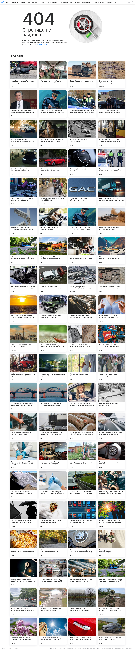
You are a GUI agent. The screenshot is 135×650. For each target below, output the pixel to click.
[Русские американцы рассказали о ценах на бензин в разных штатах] (53, 368)
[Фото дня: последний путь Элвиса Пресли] (82, 133)
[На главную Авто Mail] (7, 2)
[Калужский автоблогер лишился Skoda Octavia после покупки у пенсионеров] (82, 543)
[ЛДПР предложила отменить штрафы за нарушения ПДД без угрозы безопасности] (53, 104)
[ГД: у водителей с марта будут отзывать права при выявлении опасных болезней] (82, 397)
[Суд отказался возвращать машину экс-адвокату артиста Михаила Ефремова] (23, 104)
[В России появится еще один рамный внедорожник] (53, 309)
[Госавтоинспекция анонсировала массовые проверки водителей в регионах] (111, 162)
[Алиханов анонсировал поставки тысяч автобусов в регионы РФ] (111, 573)
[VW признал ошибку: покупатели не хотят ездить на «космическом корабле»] (23, 280)
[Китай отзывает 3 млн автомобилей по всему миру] (82, 280)
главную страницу (42, 44)
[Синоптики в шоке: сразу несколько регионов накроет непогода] (111, 368)
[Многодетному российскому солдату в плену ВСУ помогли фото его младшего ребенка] (53, 74)
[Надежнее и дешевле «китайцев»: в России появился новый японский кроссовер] (23, 133)
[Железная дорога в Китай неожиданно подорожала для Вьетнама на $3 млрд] (82, 309)
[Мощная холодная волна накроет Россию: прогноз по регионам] (111, 514)
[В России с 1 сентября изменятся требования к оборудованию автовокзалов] (111, 133)
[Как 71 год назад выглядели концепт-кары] (111, 397)
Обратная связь (91, 648)
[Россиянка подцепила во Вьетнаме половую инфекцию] (82, 368)
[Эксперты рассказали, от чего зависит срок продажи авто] (82, 573)
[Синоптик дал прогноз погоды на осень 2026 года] (53, 192)
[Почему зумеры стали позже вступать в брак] (111, 543)
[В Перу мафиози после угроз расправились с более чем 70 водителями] (53, 573)
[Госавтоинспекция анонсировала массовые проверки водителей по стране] (82, 104)
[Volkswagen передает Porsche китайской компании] (53, 514)
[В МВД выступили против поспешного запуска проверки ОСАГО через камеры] (23, 221)
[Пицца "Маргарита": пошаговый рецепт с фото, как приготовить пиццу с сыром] (23, 543)
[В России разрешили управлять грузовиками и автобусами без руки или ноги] (23, 250)
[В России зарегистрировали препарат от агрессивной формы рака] (53, 485)
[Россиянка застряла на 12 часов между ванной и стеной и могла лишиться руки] (23, 455)
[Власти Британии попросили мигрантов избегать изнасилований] (23, 338)
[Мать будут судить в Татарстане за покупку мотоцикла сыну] (23, 74)
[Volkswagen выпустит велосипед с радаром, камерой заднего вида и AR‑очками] (23, 368)
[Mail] (2, 2)
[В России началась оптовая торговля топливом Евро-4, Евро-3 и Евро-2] (111, 338)
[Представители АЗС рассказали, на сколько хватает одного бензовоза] (53, 250)
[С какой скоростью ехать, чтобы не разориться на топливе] (111, 426)
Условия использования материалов (76, 648)
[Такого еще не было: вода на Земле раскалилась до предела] (23, 309)
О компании (10, 648)
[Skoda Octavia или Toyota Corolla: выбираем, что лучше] (111, 631)
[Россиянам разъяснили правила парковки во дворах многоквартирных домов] (82, 514)
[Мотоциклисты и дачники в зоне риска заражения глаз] (82, 455)
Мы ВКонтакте (54, 648)
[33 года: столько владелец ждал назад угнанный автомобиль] (111, 104)
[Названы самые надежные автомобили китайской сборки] (53, 162)
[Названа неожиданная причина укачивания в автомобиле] (53, 133)
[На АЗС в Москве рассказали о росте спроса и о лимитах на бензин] (82, 485)
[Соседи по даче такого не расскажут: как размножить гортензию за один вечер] (23, 631)
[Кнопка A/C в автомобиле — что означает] (82, 162)
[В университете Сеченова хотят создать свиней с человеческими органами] (82, 426)
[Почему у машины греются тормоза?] (111, 455)
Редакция (62, 648)
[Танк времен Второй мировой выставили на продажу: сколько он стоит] (111, 280)
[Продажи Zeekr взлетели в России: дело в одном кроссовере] (111, 221)
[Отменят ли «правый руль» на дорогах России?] (53, 221)
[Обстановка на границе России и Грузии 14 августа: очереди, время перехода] (111, 250)
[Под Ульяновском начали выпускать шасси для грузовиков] (111, 192)
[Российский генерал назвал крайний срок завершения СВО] (111, 602)
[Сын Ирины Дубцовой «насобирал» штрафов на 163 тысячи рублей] (23, 162)
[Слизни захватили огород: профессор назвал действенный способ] (53, 338)
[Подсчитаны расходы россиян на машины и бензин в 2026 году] (111, 485)
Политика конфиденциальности (123, 648)
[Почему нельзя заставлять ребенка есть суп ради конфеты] (82, 250)
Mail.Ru (4, 648)
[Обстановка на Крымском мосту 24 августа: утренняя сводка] (53, 397)
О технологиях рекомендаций (105, 648)
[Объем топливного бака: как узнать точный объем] (23, 426)
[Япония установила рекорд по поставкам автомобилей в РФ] (53, 426)
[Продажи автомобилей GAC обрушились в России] (82, 192)
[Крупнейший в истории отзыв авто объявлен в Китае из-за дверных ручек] (82, 631)
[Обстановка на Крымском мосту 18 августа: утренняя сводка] (23, 397)
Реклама (17, 648)
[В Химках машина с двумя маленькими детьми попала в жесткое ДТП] (53, 280)
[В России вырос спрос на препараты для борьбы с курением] (111, 309)
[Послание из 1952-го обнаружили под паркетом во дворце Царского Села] (111, 74)
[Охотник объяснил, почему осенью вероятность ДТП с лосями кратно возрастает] (53, 543)
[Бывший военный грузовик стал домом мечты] (82, 74)
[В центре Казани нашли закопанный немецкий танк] (82, 338)
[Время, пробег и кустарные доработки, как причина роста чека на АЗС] (23, 573)
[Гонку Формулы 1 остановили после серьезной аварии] (53, 602)
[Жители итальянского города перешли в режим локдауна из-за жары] (53, 631)
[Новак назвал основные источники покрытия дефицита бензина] (23, 602)
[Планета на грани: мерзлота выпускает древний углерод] (23, 485)
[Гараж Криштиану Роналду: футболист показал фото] (53, 455)
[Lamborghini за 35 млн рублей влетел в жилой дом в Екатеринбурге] (23, 192)
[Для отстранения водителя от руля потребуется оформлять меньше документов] (82, 221)
